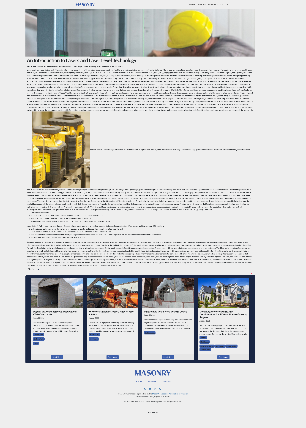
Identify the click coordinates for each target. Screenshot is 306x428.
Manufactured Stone (207, 346)
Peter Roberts (38, 335)
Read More (57, 357)
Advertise (201, 4)
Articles (192, 4)
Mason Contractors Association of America (170, 394)
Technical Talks (39, 339)
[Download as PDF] (252, 273)
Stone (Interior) (205, 349)
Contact (221, 4)
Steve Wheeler (94, 335)
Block (36, 343)
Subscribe (211, 4)
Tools (36, 269)
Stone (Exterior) (231, 346)
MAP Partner (94, 339)
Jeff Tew (203, 337)
